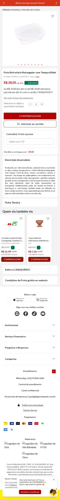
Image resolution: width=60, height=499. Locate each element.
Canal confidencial (30, 390)
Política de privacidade (32, 405)
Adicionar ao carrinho (32, 123)
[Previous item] (4, 3)
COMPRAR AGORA (30, 115)
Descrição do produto (17, 159)
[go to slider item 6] (38, 64)
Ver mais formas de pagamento (18, 98)
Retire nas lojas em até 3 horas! (30, 3)
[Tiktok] (34, 313)
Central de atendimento (30, 384)
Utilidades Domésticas (11, 10)
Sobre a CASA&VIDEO (17, 269)
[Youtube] (43, 313)
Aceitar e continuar (30, 492)
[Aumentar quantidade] (42, 104)
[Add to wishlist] (52, 16)
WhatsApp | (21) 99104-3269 (30, 378)
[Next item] (56, 3)
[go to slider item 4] (31, 64)
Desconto (33, 82)
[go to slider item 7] (41, 64)
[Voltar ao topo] (54, 371)
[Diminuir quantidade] (30, 104)
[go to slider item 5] (35, 64)
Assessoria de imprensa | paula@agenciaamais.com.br (30, 396)
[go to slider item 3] (28, 64)
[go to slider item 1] (21, 64)
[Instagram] (17, 313)
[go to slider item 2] (24, 64)
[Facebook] (25, 313)
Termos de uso (30, 410)
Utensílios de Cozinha (31, 10)
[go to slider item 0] (18, 64)
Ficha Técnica (12, 202)
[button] (35, 482)
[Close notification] (53, 479)
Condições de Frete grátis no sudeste (26, 280)
